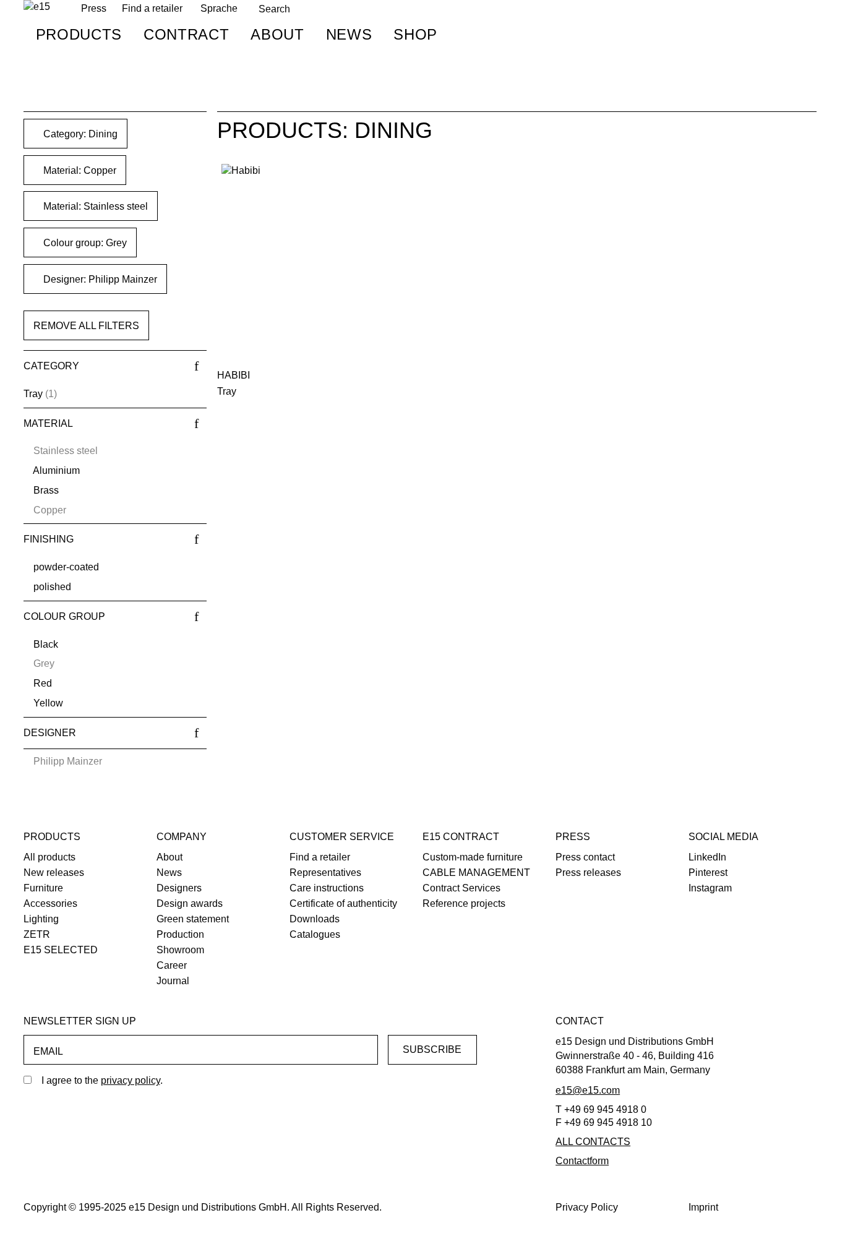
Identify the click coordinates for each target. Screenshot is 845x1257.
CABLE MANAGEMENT (476, 872)
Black (45, 644)
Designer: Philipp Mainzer (99, 279)
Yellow (48, 703)
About (277, 34)
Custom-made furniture (472, 857)
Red (42, 683)
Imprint (703, 1207)
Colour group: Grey (84, 243)
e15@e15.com (587, 1090)
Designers (179, 888)
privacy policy (130, 1080)
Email (48, 1051)
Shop (415, 34)
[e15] (37, 7)
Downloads (315, 919)
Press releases (588, 872)
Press (572, 836)
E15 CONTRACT (460, 836)
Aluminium (56, 470)
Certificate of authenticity (343, 903)
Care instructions (327, 888)
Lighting (41, 919)
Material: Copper (78, 170)
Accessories (50, 903)
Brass (46, 490)
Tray (33, 393)
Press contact (585, 857)
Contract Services (461, 888)
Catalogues (315, 934)
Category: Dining (79, 134)
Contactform (582, 1161)
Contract (186, 34)
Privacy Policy (586, 1207)
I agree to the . (102, 1080)
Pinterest (707, 872)
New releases (54, 872)
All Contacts (592, 1141)
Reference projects (463, 903)
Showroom (180, 950)
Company (182, 836)
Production (180, 934)
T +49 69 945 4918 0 (600, 1109)
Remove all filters (86, 325)
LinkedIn (707, 857)
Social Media (723, 836)
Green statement (193, 919)
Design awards (190, 903)
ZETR (37, 934)
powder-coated (66, 567)
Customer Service (342, 836)
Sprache (219, 8)
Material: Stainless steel (94, 206)
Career (172, 965)
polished (52, 586)
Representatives (325, 872)
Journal (173, 981)
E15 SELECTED (61, 950)
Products (79, 34)
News (349, 34)
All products (49, 857)
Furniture (43, 888)
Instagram (710, 888)
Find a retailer (152, 8)
